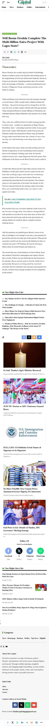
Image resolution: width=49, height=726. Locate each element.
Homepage (6, 33)
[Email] (31, 722)
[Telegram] (30, 554)
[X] (19, 554)
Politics (27, 638)
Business (20, 638)
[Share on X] (11, 52)
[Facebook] (8, 554)
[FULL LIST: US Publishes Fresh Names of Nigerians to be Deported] (24, 432)
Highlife (43, 638)
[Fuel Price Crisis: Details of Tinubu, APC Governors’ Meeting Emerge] (24, 512)
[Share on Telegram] (18, 52)
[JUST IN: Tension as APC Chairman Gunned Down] (24, 391)
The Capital (5, 57)
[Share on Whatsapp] (14, 52)
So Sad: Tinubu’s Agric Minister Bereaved (22, 370)
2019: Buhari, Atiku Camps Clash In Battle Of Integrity (23, 599)
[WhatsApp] (40, 554)
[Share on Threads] (21, 52)
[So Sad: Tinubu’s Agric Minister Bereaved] (24, 355)
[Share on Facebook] (7, 52)
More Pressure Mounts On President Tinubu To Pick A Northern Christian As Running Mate (17, 587)
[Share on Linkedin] (22, 722)
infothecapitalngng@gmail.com (24, 711)
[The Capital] (24, 2)
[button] (4, 2)
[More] (25, 52)
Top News (34, 638)
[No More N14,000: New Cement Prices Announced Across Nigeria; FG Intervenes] (24, 473)
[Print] (36, 722)
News (14, 33)
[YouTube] (6, 646)
